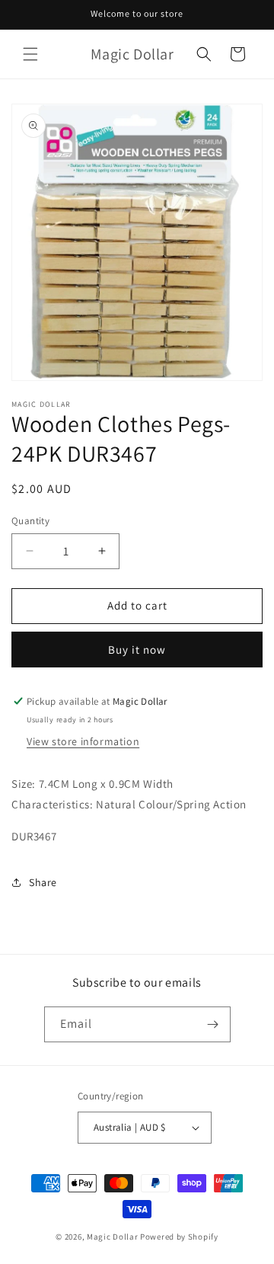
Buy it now (137, 649)
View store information (83, 741)
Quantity (30, 520)
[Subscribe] (213, 1024)
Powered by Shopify (179, 1236)
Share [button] (43, 882)
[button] (30, 54)
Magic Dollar (112, 1236)
